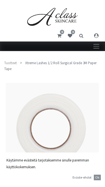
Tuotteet (10, 63)
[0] (59, 35)
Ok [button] (97, 177)
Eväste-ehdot (82, 177)
